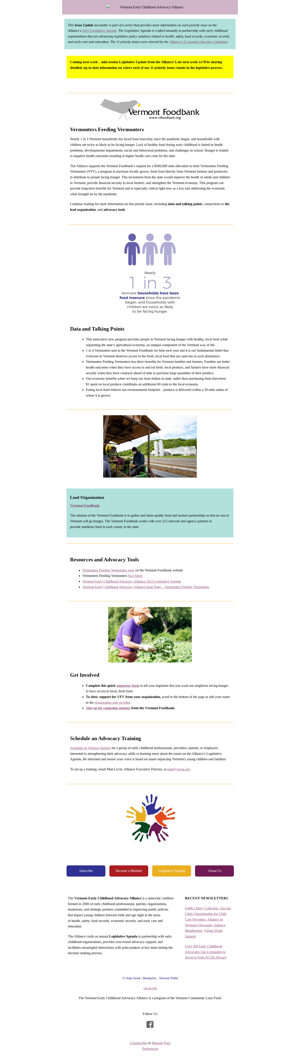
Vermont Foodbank (84, 505)
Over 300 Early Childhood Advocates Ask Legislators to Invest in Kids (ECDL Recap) (205, 951)
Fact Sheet (135, 576)
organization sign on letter (112, 702)
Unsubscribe (138, 1043)
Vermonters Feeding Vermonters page (108, 570)
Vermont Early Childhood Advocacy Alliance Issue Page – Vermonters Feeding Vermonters (145, 587)
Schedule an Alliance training (90, 748)
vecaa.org (150, 988)
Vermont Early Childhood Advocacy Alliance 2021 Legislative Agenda (131, 581)
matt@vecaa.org (178, 769)
